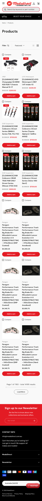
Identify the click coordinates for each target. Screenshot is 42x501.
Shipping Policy (29, 494)
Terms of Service (7, 494)
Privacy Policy (18, 494)
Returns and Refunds (8, 496)
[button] (38, 3)
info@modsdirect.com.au (12, 436)
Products (10, 23)
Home (4, 23)
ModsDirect (10, 490)
